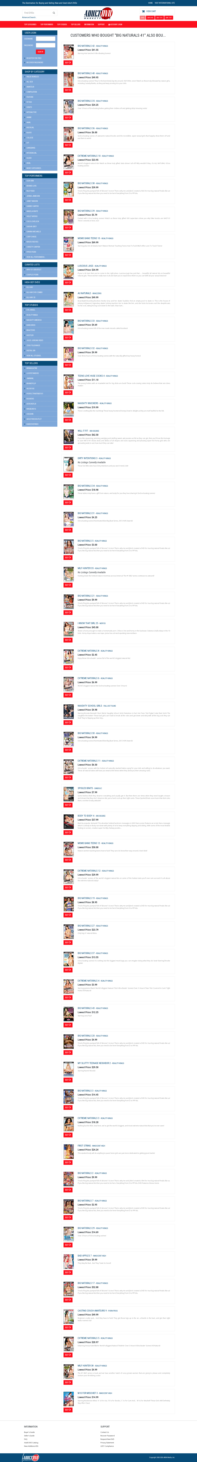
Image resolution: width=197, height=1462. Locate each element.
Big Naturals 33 (86, 320)
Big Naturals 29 (86, 1228)
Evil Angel (30, 310)
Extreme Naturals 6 (89, 678)
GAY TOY (169, 18)
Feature (29, 97)
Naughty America (34, 320)
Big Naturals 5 (86, 540)
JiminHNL (30, 378)
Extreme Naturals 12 (89, 870)
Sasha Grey (31, 226)
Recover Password (35, 62)
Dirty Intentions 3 (88, 458)
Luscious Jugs (86, 265)
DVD (142, 18)
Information (89, 24)
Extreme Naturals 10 (89, 155)
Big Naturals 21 (86, 595)
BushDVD (30, 399)
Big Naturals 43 (86, 1008)
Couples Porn (32, 275)
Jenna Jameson (33, 196)
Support (101, 24)
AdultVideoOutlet (34, 419)
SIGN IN (40, 52)
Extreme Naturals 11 (89, 760)
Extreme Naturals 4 (89, 980)
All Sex (29, 82)
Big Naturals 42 (86, 45)
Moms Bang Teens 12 (89, 843)
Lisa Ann (30, 181)
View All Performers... (36, 257)
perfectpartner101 (34, 394)
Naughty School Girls (90, 705)
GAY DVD (150, 18)
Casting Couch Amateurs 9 (92, 1310)
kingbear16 (31, 409)
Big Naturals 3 (86, 1090)
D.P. (27, 143)
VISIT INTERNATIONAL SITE (165, 3)
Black (28, 133)
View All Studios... (34, 356)
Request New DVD (107, 1439)
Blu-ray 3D (30, 297)
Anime (28, 117)
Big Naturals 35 (86, 100)
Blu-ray (29, 287)
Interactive (31, 112)
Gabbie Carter (32, 206)
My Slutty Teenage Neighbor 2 (94, 1063)
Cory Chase (31, 237)
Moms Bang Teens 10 (89, 238)
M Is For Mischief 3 (88, 1393)
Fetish (29, 102)
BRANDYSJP (31, 383)
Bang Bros (30, 325)
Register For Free (34, 58)
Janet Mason (32, 201)
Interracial (31, 153)
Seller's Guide (29, 1436)
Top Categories (30, 24)
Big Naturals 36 (86, 128)
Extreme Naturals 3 (89, 1118)
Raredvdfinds (32, 424)
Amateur (30, 87)
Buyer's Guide (29, 1432)
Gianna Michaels (33, 232)
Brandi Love (31, 186)
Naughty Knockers (88, 403)
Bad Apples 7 (85, 1255)
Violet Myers (32, 216)
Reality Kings (32, 315)
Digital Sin (30, 350)
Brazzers (30, 330)
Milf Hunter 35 (86, 568)
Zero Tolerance (33, 345)
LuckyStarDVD (32, 373)
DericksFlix (31, 404)
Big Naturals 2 (86, 1173)
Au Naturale (85, 293)
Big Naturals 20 (86, 1035)
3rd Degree (94, 431)
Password (28, 45)
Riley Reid (30, 191)
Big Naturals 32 (86, 348)
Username (28, 39)
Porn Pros (113, 1311)
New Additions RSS (31, 1446)
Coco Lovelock (32, 221)
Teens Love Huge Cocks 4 (91, 375)
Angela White (32, 211)
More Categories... (34, 168)
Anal (28, 122)
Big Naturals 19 (86, 898)
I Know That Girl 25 (88, 623)
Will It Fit (83, 430)
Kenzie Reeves (32, 242)
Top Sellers (75, 24)
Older (28, 158)
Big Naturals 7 (86, 1200)
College (29, 138)
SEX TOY (159, 18)
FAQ (25, 1439)
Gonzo (29, 107)
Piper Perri (31, 252)
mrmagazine (31, 368)
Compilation (31, 92)
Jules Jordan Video (34, 340)
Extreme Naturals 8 (89, 650)
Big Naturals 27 (86, 925)
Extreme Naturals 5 (89, 1338)
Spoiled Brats (85, 788)
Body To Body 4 (86, 815)
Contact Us (105, 1432)
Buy (67, 62)
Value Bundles (32, 77)
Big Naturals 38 (86, 183)
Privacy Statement (107, 1443)
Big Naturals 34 (86, 485)
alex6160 (30, 388)
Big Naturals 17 (86, 1283)
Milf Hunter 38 (86, 1365)
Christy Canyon (33, 247)
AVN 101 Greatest (33, 270)
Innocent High (98, 1146)
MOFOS (103, 623)
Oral (28, 163)
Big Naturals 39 (86, 210)
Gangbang (30, 148)
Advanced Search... (29, 17)
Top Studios (62, 24)
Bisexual (30, 127)
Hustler (30, 335)
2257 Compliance (107, 1446)
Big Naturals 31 (86, 513)
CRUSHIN (29, 414)
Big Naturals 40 (86, 73)
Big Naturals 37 (86, 953)
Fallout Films (110, 706)
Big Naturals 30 (86, 733)
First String (84, 1145)
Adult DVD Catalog (31, 1443)
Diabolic (98, 788)
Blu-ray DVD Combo (34, 292)
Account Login (116, 24)
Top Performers (46, 24)
